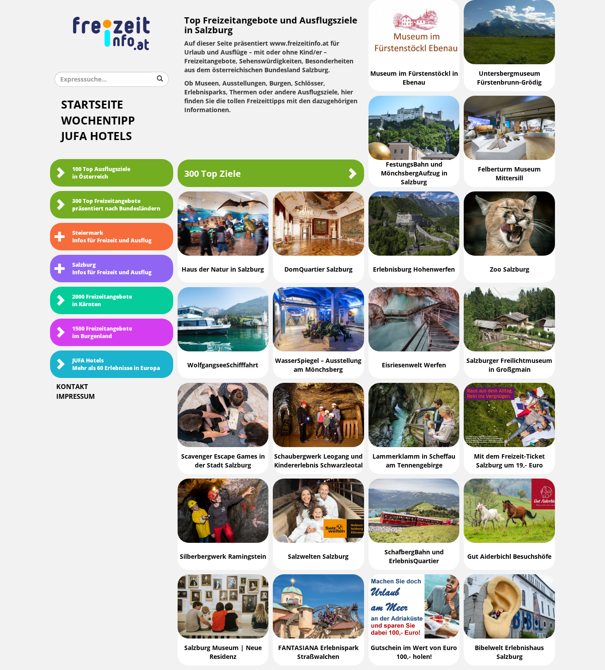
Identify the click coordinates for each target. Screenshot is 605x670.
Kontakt (72, 387)
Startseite (92, 104)
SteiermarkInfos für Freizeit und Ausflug (111, 237)
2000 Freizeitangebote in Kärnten (102, 301)
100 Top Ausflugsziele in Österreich (101, 173)
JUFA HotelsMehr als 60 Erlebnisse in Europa (116, 364)
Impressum (75, 397)
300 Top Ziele (212, 173)
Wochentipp (98, 120)
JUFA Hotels (96, 136)
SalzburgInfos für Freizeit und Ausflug (111, 269)
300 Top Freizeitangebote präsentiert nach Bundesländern (116, 205)
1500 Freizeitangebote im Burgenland (102, 332)
